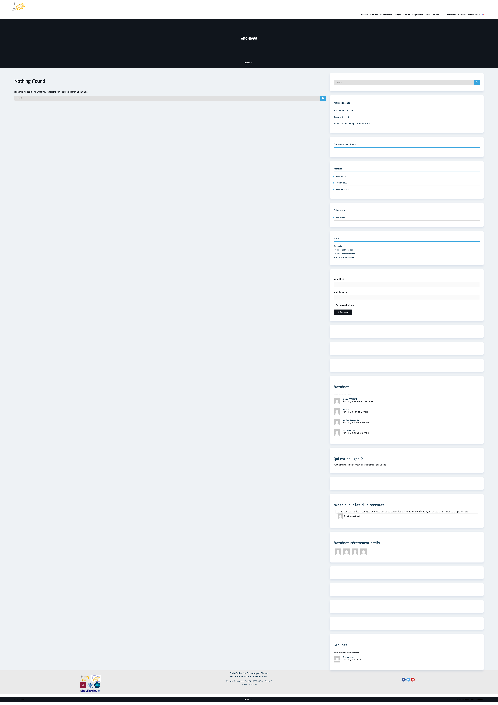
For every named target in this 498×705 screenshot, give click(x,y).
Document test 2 (341, 117)
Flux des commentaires (344, 253)
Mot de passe (340, 292)
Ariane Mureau (349, 430)
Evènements (450, 14)
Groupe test (348, 657)
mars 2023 (341, 176)
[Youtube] (413, 680)
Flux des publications (343, 250)
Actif (345, 394)
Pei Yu (346, 409)
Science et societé (434, 14)
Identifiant (339, 279)
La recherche (386, 14)
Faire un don (474, 14)
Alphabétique (355, 652)
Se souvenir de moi (345, 305)
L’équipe (374, 14)
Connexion (338, 246)
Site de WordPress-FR (344, 257)
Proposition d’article (343, 110)
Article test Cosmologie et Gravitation (351, 123)
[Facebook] (404, 680)
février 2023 (341, 183)
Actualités (340, 217)
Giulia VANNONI (350, 399)
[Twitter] (408, 680)
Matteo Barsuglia (351, 420)
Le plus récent (338, 652)
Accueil (364, 14)
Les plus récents (338, 394)
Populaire (349, 394)
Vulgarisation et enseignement (409, 14)
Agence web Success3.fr (474, 699)
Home (247, 62)
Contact (462, 14)
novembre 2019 (343, 189)
